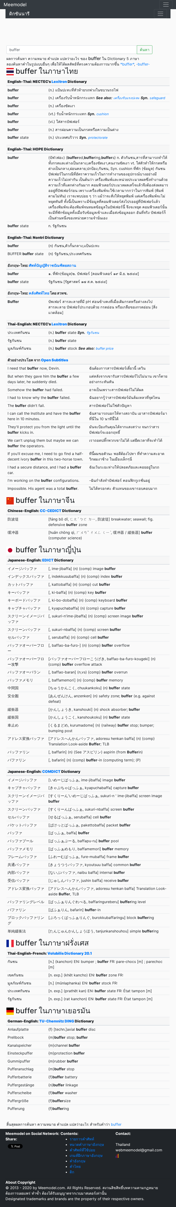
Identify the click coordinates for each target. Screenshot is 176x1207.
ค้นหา (144, 49)
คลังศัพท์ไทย (39, 293)
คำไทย (75, 1166)
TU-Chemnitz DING (56, 1021)
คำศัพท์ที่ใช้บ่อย (82, 1150)
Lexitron (59, 81)
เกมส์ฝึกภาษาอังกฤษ (86, 1155)
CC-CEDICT (50, 510)
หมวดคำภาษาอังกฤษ (87, 1144)
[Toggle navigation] (166, 4)
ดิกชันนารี (19, 13)
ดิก (72, 1172)
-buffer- (143, 64)
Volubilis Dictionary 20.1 (69, 953)
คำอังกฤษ (77, 1161)
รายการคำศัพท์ (82, 1139)
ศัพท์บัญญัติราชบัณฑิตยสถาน (52, 265)
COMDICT (51, 771)
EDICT (48, 560)
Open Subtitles (54, 360)
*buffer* (127, 64)
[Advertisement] (88, 31)
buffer (116, 1124)
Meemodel (15, 4)
